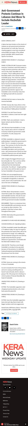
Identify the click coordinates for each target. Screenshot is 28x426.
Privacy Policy (6, 410)
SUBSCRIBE (14, 370)
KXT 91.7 (5, 407)
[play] (2, 424)
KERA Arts (5, 400)
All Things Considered (11, 313)
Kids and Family (6, 397)
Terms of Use (6, 413)
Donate (23, 2)
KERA (4, 394)
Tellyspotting (6, 404)
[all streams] (26, 424)
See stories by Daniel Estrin (17, 334)
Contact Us (5, 416)
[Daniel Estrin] (4, 326)
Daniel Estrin (9, 26)
